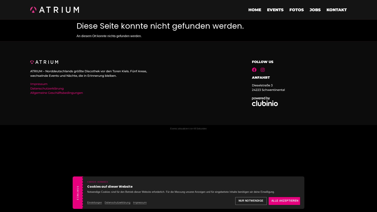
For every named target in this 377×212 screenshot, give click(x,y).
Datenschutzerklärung (117, 202)
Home (254, 9)
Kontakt (337, 9)
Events (275, 9)
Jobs (315, 9)
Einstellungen (94, 202)
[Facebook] (254, 70)
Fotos (296, 9)
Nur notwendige (251, 200)
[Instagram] (262, 70)
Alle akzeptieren (284, 200)
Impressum (140, 202)
